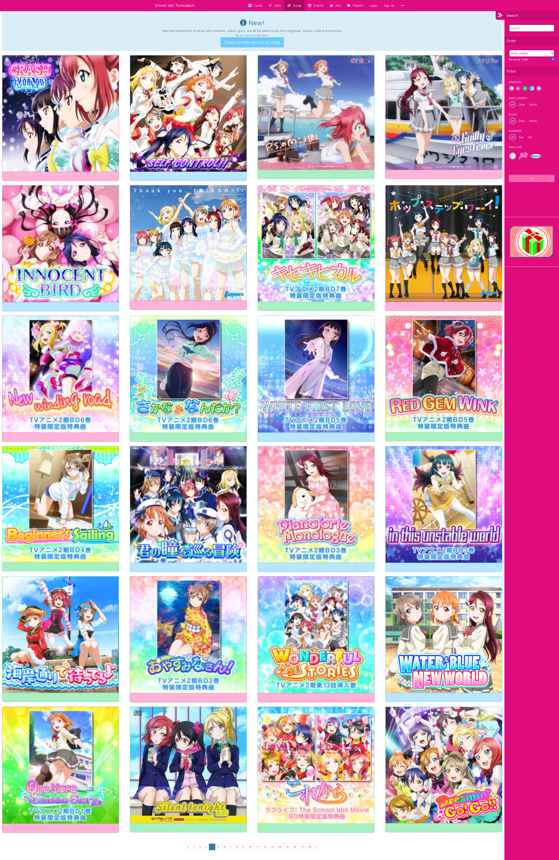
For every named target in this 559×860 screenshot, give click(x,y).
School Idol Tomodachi (175, 5)
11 (257, 846)
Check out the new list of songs (252, 42)
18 (309, 846)
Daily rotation (518, 98)
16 (294, 846)
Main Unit (515, 147)
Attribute (515, 82)
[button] (335, 5)
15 (287, 846)
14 (279, 846)
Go (532, 178)
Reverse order (519, 59)
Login (373, 5)
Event (513, 114)
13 (272, 846)
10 (250, 846)
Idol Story (262, 35)
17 (302, 846)
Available (515, 130)
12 (265, 846)
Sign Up (389, 5)
